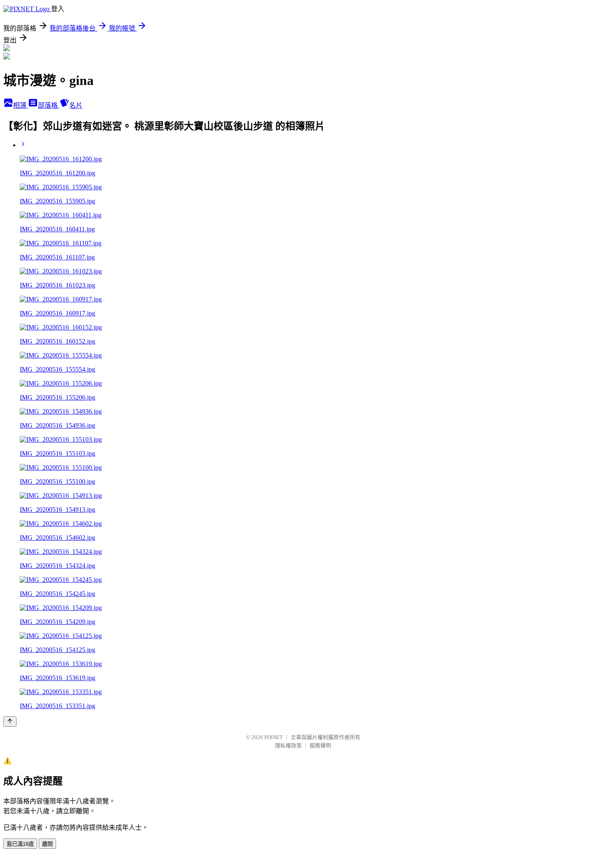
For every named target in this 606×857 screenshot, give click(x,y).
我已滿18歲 (20, 844)
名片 (75, 105)
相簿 (20, 105)
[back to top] (9, 721)
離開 (47, 844)
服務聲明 (320, 745)
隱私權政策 (288, 745)
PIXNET (273, 737)
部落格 (48, 105)
